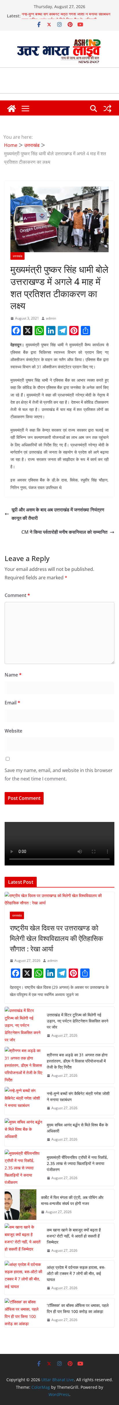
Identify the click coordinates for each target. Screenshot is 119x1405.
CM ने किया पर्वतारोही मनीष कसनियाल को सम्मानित (64, 532)
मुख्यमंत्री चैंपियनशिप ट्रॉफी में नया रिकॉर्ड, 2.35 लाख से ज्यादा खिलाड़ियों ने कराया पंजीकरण (77, 1163)
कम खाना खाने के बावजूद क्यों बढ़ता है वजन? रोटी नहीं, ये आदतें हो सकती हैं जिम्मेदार (74, 1236)
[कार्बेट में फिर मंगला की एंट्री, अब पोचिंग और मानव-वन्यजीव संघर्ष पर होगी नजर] (20, 1204)
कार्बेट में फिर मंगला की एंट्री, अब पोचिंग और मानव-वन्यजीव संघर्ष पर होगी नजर (72, 1200)
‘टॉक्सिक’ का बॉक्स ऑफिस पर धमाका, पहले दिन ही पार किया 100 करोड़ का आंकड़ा (78, 1308)
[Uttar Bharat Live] (11, 109)
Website (13, 731)
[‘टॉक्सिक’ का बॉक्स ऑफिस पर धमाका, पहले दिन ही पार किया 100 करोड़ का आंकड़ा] (23, 1313)
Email (12, 702)
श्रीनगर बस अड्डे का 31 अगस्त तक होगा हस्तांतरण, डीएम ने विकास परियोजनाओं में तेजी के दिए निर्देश (77, 1061)
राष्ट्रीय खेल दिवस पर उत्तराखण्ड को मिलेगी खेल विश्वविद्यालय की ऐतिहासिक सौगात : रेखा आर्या (56, 938)
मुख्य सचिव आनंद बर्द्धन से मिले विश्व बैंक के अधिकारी (77, 1128)
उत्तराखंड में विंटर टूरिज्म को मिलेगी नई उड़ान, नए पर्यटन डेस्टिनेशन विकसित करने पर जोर (77, 1021)
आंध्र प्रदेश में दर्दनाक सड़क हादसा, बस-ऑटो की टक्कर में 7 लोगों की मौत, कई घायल (76, 1273)
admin (51, 318)
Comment (17, 595)
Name (13, 675)
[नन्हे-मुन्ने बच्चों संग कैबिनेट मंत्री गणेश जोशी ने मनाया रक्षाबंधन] (23, 1101)
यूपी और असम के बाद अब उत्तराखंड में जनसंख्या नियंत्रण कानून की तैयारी (58, 513)
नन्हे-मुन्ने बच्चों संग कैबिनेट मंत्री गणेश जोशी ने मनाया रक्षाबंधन (66, 16)
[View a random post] (107, 109)
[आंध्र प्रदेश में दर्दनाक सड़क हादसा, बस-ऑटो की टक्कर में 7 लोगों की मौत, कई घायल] (23, 1278)
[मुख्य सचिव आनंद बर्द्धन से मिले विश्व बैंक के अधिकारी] (23, 1132)
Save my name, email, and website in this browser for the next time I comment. (59, 774)
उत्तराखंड (17, 256)
